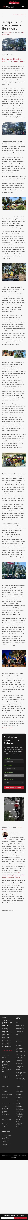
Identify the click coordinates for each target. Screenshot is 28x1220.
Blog (23, 32)
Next (22, 14)
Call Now (8, 1218)
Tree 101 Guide (7, 1135)
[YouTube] (8, 1077)
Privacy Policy (6, 1143)
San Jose (18, 1103)
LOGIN (16, 1)
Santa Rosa (19, 1106)
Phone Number (8, 772)
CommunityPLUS (7, 1094)
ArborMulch (5, 1114)
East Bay (18, 1093)
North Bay (19, 1094)
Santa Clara (19, 1105)
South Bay (18, 1096)
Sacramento (19, 1097)
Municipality (19, 1031)
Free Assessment (20, 1218)
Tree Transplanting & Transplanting (20, 1056)
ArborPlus (5, 1124)
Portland (18, 1126)
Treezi (4, 1126)
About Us (5, 1090)
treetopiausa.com (7, 727)
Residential (19, 1033)
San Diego (18, 1119)
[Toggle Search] (23, 6)
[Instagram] (5, 1077)
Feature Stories (6, 34)
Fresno (18, 1102)
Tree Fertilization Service (19, 1063)
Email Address (8, 765)
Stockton (18, 1108)
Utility (17, 1034)
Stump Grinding (20, 1049)
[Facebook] (3, 1077)
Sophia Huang (7, 32)
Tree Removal (20, 1048)
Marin (17, 1099)
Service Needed (8, 779)
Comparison (5, 1097)
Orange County (20, 1117)
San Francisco (20, 1109)
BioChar (4, 1112)
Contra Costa (19, 1111)
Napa (17, 1100)
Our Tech (5, 1123)
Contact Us (5, 1096)
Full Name (7, 758)
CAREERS (12, 1)
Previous (17, 14)
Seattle (18, 1124)
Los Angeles (19, 1116)
